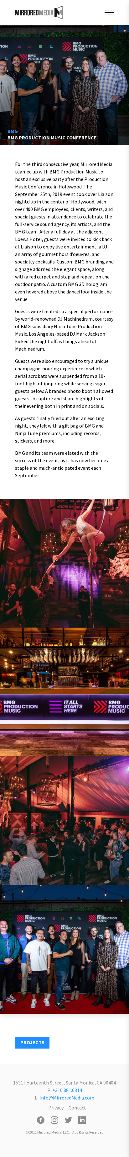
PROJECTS (32, 1042)
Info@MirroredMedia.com (66, 1097)
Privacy (56, 1107)
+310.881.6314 (67, 1090)
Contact (77, 1107)
